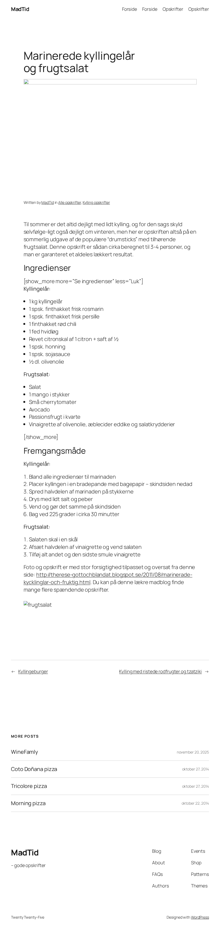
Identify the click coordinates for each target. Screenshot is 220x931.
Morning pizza (28, 803)
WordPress (200, 917)
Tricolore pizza (29, 786)
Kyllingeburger (33, 671)
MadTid (20, 9)
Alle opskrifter (69, 202)
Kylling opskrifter (96, 202)
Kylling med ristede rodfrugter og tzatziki (160, 671)
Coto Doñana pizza (34, 769)
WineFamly (24, 752)
